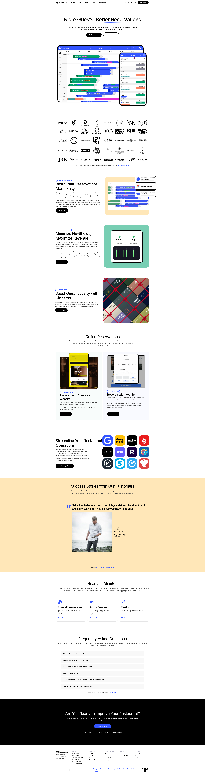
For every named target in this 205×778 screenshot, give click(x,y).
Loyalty (91, 753)
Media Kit (137, 757)
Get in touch (113, 692)
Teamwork (92, 760)
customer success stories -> (105, 567)
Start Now (124, 618)
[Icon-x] (147, 769)
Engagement (92, 757)
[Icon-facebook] (145, 769)
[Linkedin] (143, 769)
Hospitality (92, 755)
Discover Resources (96, 618)
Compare (106, 755)
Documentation (124, 760)
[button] (52, 531)
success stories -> (123, 165)
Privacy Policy (74, 770)
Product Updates (124, 755)
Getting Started (108, 760)
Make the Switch (109, 757)
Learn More (62, 618)
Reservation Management (75, 754)
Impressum (138, 760)
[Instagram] (145, 771)
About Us (137, 753)
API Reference (124, 762)
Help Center (123, 757)
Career (137, 755)
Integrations (75, 759)
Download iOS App (77, 763)
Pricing (106, 753)
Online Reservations (77, 757)
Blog (121, 753)
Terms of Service (86, 770)
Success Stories (76, 761)
